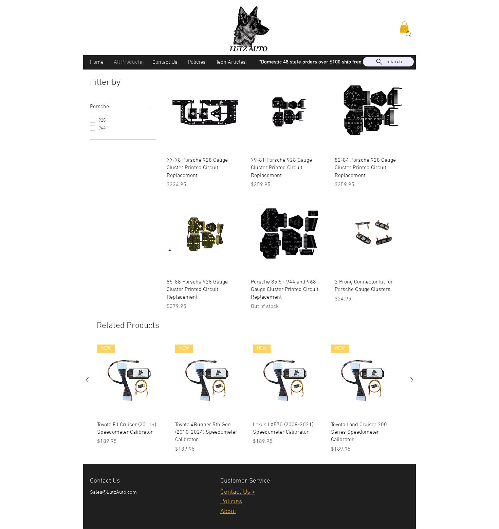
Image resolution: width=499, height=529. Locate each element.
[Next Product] (412, 380)
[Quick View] (205, 112)
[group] (249, 399)
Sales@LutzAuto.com (113, 492)
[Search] (409, 34)
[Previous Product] (87, 380)
